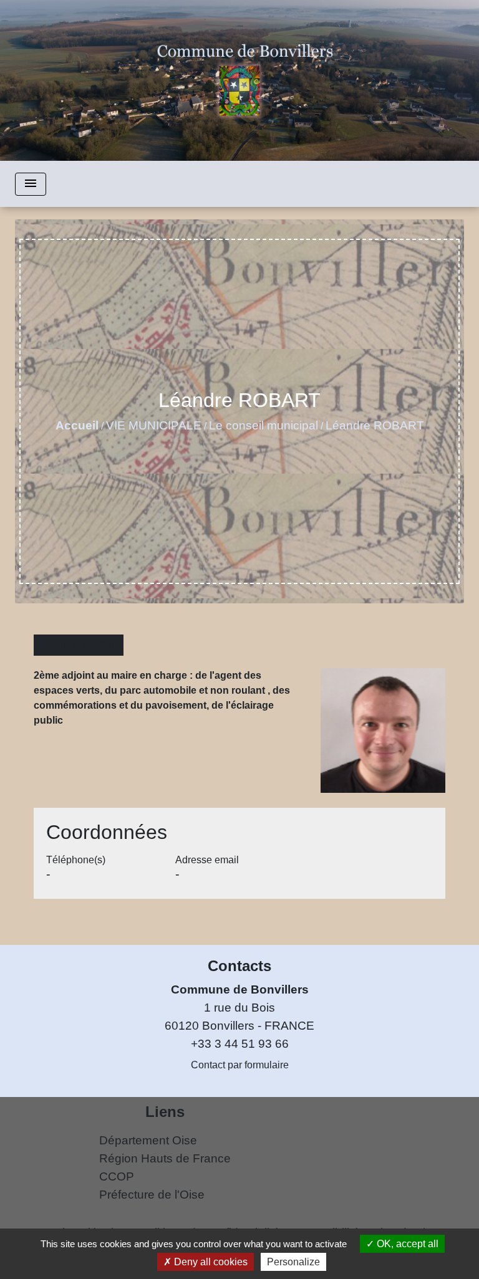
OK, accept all (406, 1243)
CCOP (116, 1176)
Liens (165, 1111)
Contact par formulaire (240, 1065)
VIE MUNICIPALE (153, 425)
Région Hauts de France (165, 1158)
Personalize (293, 1262)
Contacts (239, 965)
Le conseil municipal (263, 425)
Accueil (77, 425)
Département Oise (148, 1140)
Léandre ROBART (375, 425)
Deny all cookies (210, 1262)
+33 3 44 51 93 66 (240, 1043)
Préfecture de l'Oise (152, 1194)
